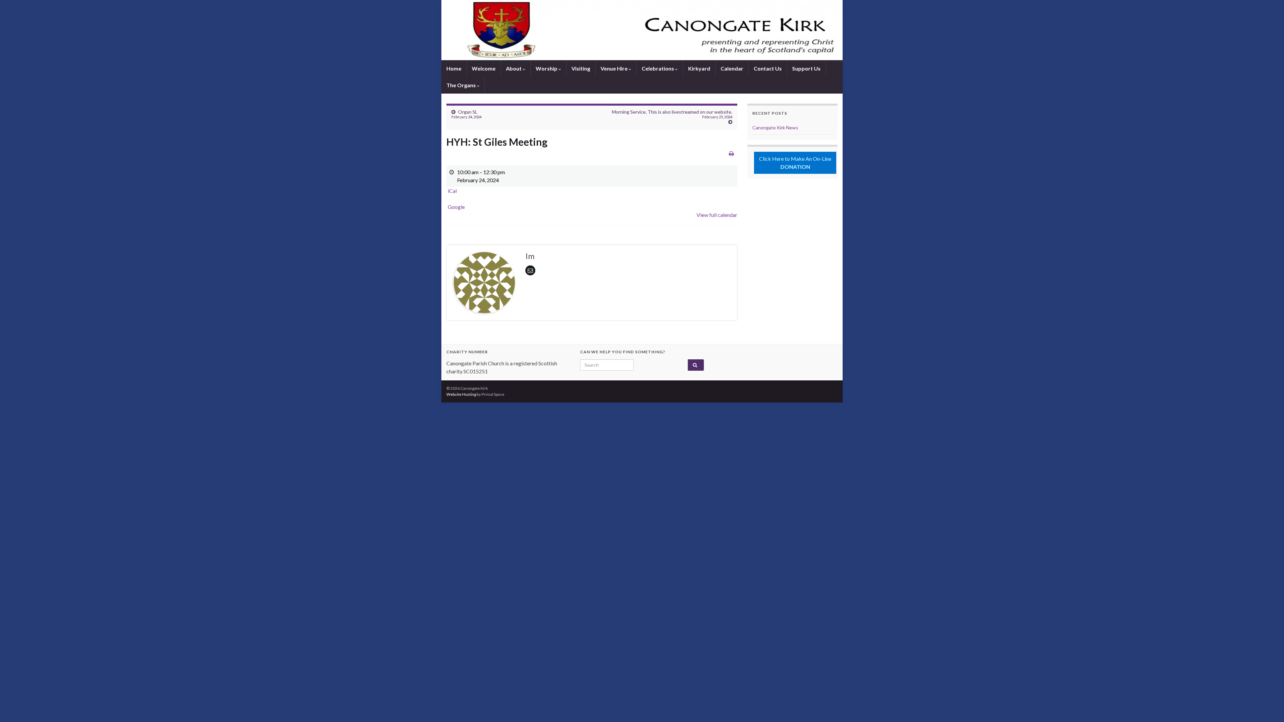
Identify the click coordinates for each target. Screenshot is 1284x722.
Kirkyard (699, 68)
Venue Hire (615, 68)
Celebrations (658, 68)
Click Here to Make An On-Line (795, 162)
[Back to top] (1269, 707)
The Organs (461, 85)
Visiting (580, 68)
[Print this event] (731, 153)
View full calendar (717, 215)
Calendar (732, 68)
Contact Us (768, 68)
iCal (452, 191)
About (514, 68)
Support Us (806, 68)
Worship (547, 68)
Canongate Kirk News (775, 127)
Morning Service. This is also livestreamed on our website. (672, 114)
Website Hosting (461, 394)
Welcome (484, 68)
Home (453, 68)
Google (456, 207)
